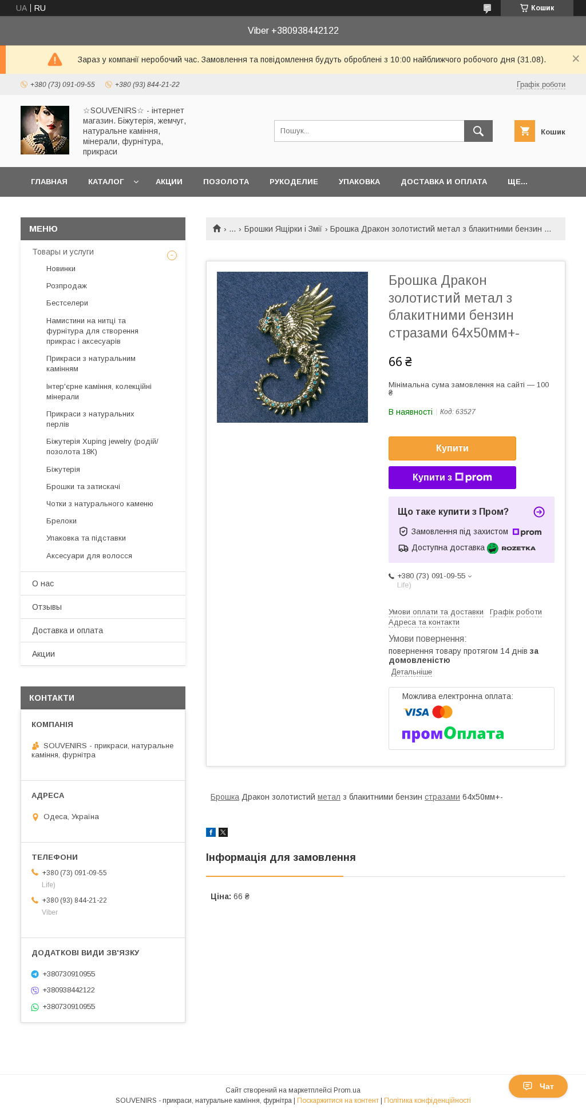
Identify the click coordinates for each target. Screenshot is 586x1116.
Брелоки (61, 521)
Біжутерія (63, 469)
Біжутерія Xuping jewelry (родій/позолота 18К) (102, 446)
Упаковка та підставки (86, 538)
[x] (223, 834)
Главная (49, 181)
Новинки (61, 268)
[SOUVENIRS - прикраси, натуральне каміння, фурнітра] (45, 151)
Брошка (225, 796)
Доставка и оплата (444, 181)
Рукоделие (294, 181)
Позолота (226, 181)
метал (329, 796)
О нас (43, 583)
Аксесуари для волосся (89, 555)
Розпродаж (66, 285)
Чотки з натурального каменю (99, 503)
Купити (452, 448)
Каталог (106, 181)
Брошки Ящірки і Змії (283, 228)
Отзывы (47, 606)
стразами (442, 796)
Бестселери (67, 303)
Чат (547, 1086)
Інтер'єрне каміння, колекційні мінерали (99, 391)
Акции (169, 181)
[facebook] (211, 834)
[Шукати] (478, 131)
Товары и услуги (63, 251)
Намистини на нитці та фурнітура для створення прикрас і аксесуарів (92, 330)
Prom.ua (347, 1090)
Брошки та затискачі (83, 486)
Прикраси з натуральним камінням (91, 363)
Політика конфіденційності (427, 1101)
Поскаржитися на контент (338, 1101)
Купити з (432, 477)
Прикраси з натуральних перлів (90, 419)
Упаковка (359, 181)
